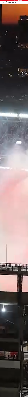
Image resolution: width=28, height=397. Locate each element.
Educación (9, 2)
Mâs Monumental (14, 2)
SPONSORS (14, 0)
